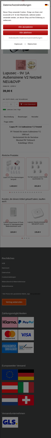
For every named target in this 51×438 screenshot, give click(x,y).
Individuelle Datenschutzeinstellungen (25, 38)
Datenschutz (32, 44)
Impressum (18, 44)
